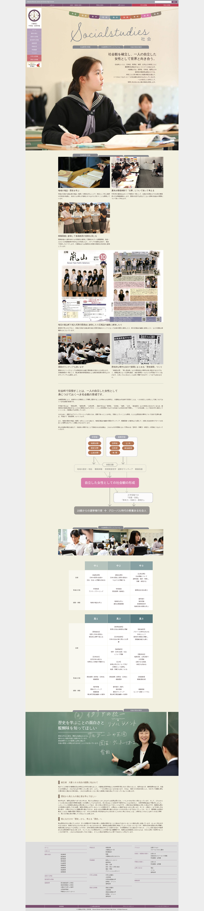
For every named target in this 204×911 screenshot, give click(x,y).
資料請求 (108, 883)
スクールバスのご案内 (157, 849)
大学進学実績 (64, 889)
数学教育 (63, 859)
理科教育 (63, 861)
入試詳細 (108, 877)
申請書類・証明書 (156, 858)
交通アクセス (154, 847)
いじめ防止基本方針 (95, 906)
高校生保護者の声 (111, 892)
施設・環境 (109, 869)
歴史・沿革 (109, 864)
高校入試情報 (167, 5)
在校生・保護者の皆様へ (76, 5)
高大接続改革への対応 (67, 883)
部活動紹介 (109, 852)
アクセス (34, 53)
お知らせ (52, 5)
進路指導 (34, 43)
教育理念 (108, 862)
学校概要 (34, 49)
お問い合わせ (121, 5)
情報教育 (63, 865)
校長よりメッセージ (111, 860)
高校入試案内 (109, 887)
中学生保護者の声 (111, 879)
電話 (152, 868)
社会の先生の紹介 (136, 47)
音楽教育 (63, 869)
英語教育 (63, 854)
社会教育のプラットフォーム (110, 47)
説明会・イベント (111, 881)
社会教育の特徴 (85, 47)
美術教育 (63, 867)
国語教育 (63, 856)
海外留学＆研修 (34, 40)
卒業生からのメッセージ (68, 891)
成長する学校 (34, 36)
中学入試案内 (109, 875)
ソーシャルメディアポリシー (162, 906)
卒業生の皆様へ (100, 5)
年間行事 (108, 847)
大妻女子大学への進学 (67, 887)
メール (153, 870)
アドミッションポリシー (113, 871)
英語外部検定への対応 (67, 885)
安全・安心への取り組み (113, 866)
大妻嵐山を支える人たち (113, 856)
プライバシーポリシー (128, 906)
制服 (107, 854)
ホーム (34, 30)
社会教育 (63, 863)
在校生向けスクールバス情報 (159, 855)
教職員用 (137, 880)
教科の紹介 (34, 33)
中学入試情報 (143, 5)
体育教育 (63, 872)
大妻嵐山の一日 (110, 849)
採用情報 (61, 906)
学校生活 (34, 46)
